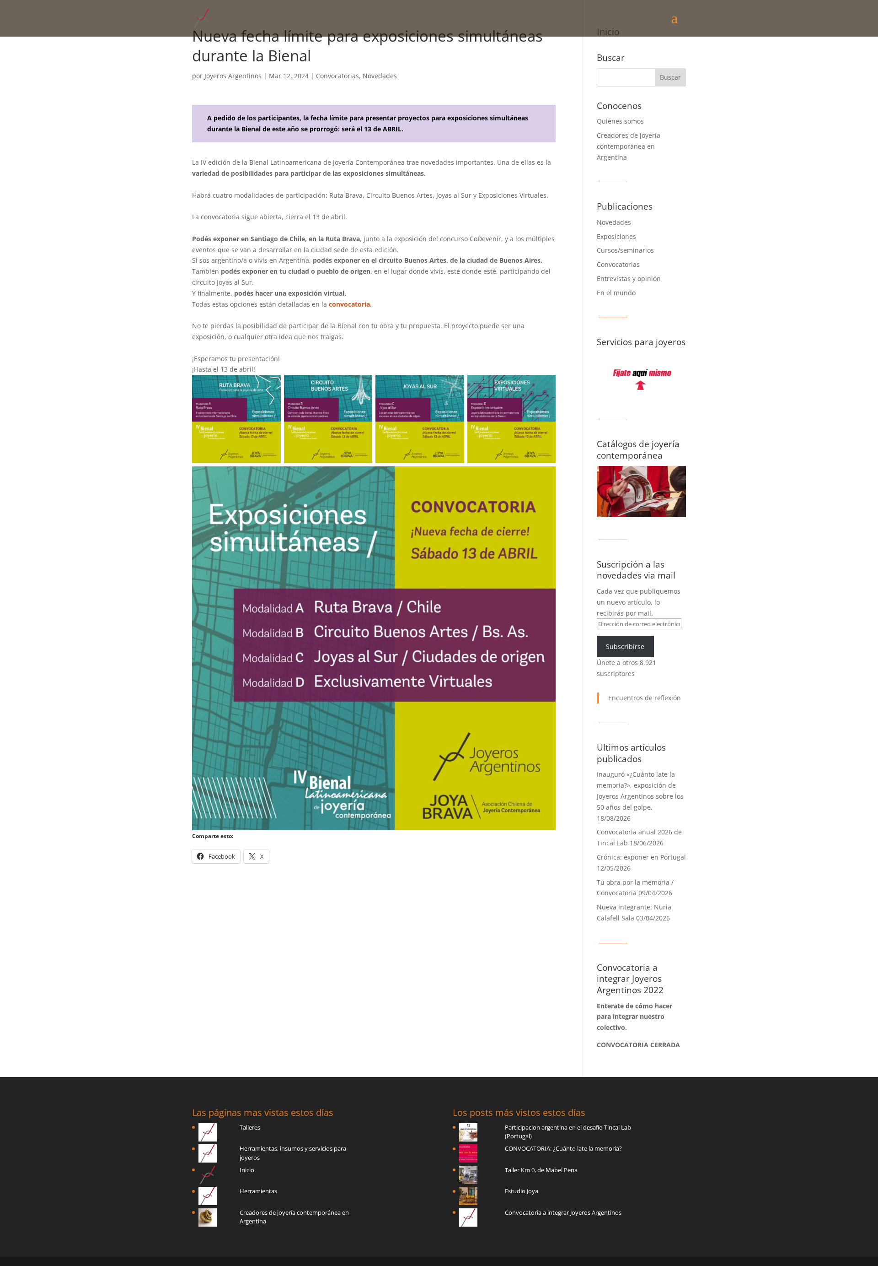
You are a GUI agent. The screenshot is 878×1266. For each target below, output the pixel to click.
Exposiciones (616, 236)
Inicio (247, 1170)
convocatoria (349, 304)
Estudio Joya (521, 1191)
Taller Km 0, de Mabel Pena (541, 1170)
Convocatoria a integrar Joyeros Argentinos (563, 1212)
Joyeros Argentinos (233, 75)
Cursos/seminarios (625, 250)
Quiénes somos (620, 121)
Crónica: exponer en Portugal (641, 857)
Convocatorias (337, 75)
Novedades (380, 75)
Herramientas (258, 1191)
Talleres (250, 1127)
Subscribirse (625, 646)
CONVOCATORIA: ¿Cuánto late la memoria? (563, 1148)
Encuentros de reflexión (644, 697)
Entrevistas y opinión (629, 278)
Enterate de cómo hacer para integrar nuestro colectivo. (634, 1016)
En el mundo (616, 292)
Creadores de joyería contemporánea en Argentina (628, 146)
